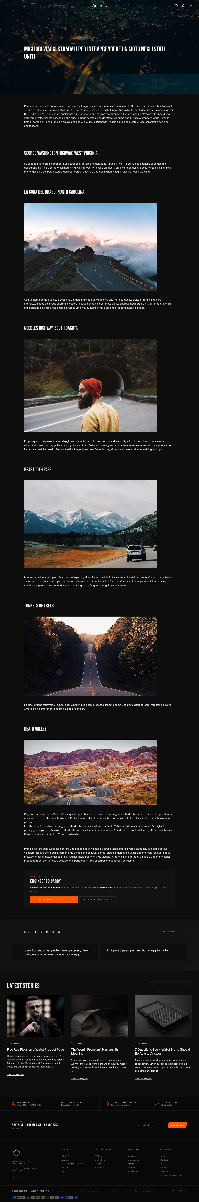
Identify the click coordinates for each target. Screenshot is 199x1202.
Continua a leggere (15, 1074)
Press (163, 1164)
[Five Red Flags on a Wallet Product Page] (35, 1016)
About (163, 1156)
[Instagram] (14, 1176)
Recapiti (183, 1191)
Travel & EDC (68, 1167)
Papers (131, 1164)
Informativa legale (168, 1191)
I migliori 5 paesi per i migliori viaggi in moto (137, 950)
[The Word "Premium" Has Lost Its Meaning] (99, 1016)
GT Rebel (99, 1156)
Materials (132, 1156)
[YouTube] (25, 1176)
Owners (164, 1167)
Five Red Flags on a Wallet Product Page (35, 1049)
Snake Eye (100, 1160)
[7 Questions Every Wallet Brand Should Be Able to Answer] (163, 1016)
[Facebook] (19, 1176)
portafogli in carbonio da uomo (62, 852)
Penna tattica (52, 121)
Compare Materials (97, 900)
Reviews (164, 1171)
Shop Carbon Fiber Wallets (54, 900)
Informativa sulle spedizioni (144, 1191)
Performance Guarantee (171, 1175)
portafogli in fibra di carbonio (91, 860)
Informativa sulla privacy (88, 1191)
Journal (131, 1167)
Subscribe (177, 1125)
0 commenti (170, 932)
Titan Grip (99, 1167)
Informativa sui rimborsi (64, 1191)
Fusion (98, 1164)
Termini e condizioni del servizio (116, 1191)
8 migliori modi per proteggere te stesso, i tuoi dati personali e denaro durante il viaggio (56, 952)
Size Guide (133, 1171)
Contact (164, 1160)
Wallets (65, 1160)
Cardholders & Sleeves (73, 1164)
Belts (64, 1171)
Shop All (66, 1156)
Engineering (133, 1160)
